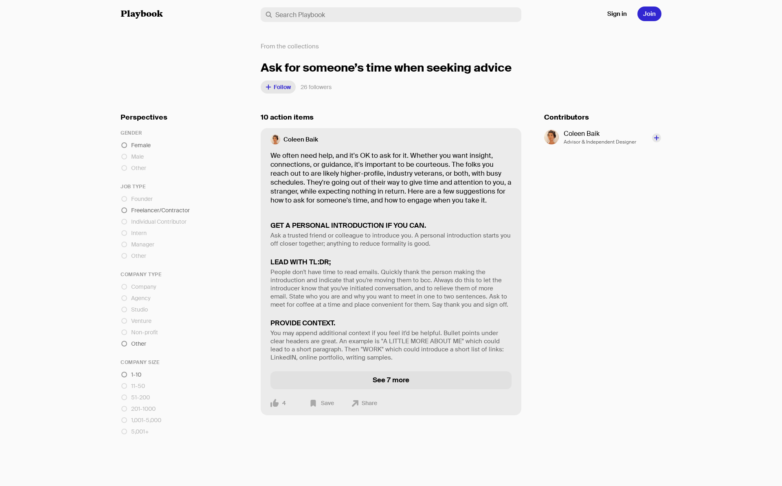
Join (649, 14)
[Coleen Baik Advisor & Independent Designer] (554, 137)
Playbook (142, 15)
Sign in (617, 14)
